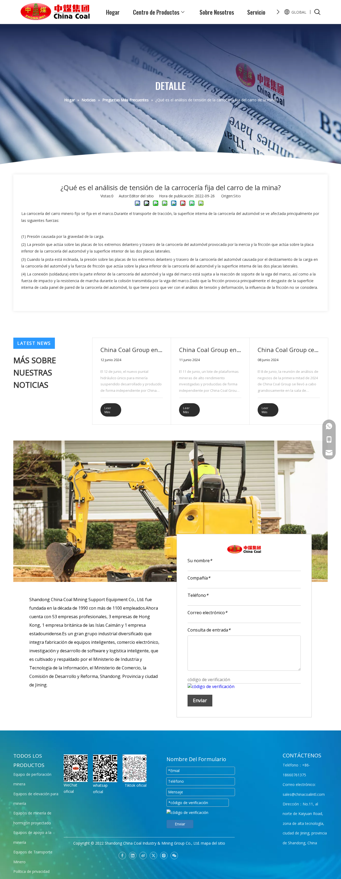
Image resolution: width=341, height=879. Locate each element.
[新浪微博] (143, 855)
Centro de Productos (156, 12)
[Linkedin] (132, 855)
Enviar (200, 700)
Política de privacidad (31, 871)
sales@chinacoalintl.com (304, 794)
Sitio (237, 195)
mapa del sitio (213, 843)
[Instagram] (164, 855)
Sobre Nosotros (217, 12)
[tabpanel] (131, 381)
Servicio (256, 12)
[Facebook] (122, 855)
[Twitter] (153, 855)
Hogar (113, 12)
